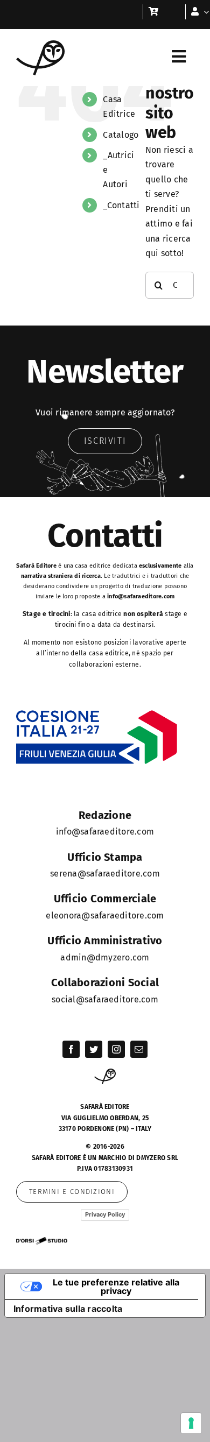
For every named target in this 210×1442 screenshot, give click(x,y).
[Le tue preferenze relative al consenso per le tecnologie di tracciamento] (191, 1423)
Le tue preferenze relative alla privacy (116, 1286)
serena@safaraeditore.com (105, 873)
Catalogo (120, 135)
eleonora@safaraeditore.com (105, 915)
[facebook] (71, 1049)
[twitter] (93, 1049)
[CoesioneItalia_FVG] (97, 714)
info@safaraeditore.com (140, 596)
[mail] (139, 1049)
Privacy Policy (105, 1214)
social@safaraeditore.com (105, 999)
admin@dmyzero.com (104, 957)
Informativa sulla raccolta (67, 1308)
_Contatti (121, 205)
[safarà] (40, 44)
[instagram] (116, 1049)
